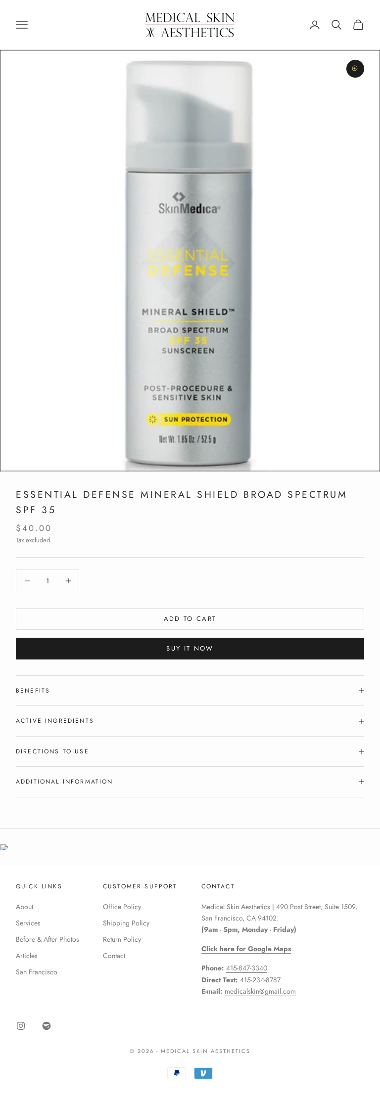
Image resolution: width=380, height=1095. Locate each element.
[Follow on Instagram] (21, 1026)
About (24, 907)
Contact (114, 956)
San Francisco (36, 972)
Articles (27, 956)
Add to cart (190, 618)
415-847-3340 (246, 968)
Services (28, 923)
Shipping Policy (126, 923)
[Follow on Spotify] (46, 1026)
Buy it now (189, 648)
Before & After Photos (47, 939)
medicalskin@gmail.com (260, 991)
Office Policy (122, 907)
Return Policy (122, 939)
